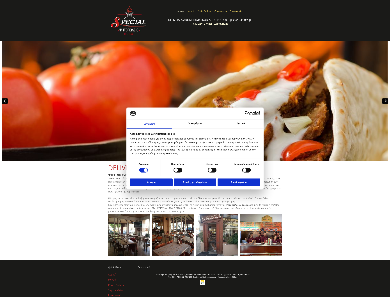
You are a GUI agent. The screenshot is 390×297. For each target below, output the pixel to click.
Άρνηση (151, 182)
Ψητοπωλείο (220, 11)
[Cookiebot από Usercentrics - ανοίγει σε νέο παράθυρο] (247, 113)
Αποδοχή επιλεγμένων (195, 182)
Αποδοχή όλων (239, 182)
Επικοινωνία (236, 11)
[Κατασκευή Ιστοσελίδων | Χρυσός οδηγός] (202, 282)
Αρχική (180, 11)
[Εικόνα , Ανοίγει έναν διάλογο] (195, 101)
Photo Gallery (204, 11)
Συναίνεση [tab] (149, 124)
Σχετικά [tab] (241, 123)
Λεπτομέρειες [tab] (195, 123)
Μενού (191, 11)
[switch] (178, 170)
